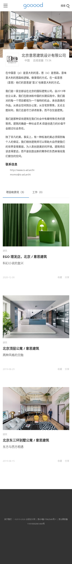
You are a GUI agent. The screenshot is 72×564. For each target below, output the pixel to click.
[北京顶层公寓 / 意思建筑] (36, 316)
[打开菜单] (5, 5)
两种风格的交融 (13, 355)
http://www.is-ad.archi (22, 170)
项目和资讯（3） (16, 192)
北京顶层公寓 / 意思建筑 (21, 348)
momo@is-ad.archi (20, 174)
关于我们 (8, 519)
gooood (34, 5)
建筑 (5, 250)
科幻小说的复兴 (13, 263)
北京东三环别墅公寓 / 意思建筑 (26, 440)
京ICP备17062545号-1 (46, 519)
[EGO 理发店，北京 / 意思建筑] (36, 224)
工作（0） (38, 192)
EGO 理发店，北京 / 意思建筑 (25, 256)
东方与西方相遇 (13, 447)
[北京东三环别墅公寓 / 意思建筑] (36, 408)
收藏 (60, 277)
